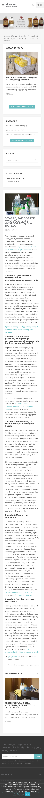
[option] (22, 21)
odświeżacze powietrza (22, 595)
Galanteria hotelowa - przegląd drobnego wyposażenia (21, 78)
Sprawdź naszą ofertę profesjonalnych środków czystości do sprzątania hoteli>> (21, 329)
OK (27, 794)
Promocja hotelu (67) (15, 130)
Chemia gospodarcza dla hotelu (26, 665)
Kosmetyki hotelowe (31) (17, 126)
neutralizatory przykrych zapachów (18, 592)
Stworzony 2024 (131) (15, 178)
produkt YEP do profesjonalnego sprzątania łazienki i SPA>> (19, 406)
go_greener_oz (14, 657)
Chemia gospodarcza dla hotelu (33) (21, 135)
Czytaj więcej (19, 794)
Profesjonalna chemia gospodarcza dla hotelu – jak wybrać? (20, 705)
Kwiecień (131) (14, 181)
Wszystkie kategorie (22, 141)
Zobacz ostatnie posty (22, 107)
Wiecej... (9, 93)
